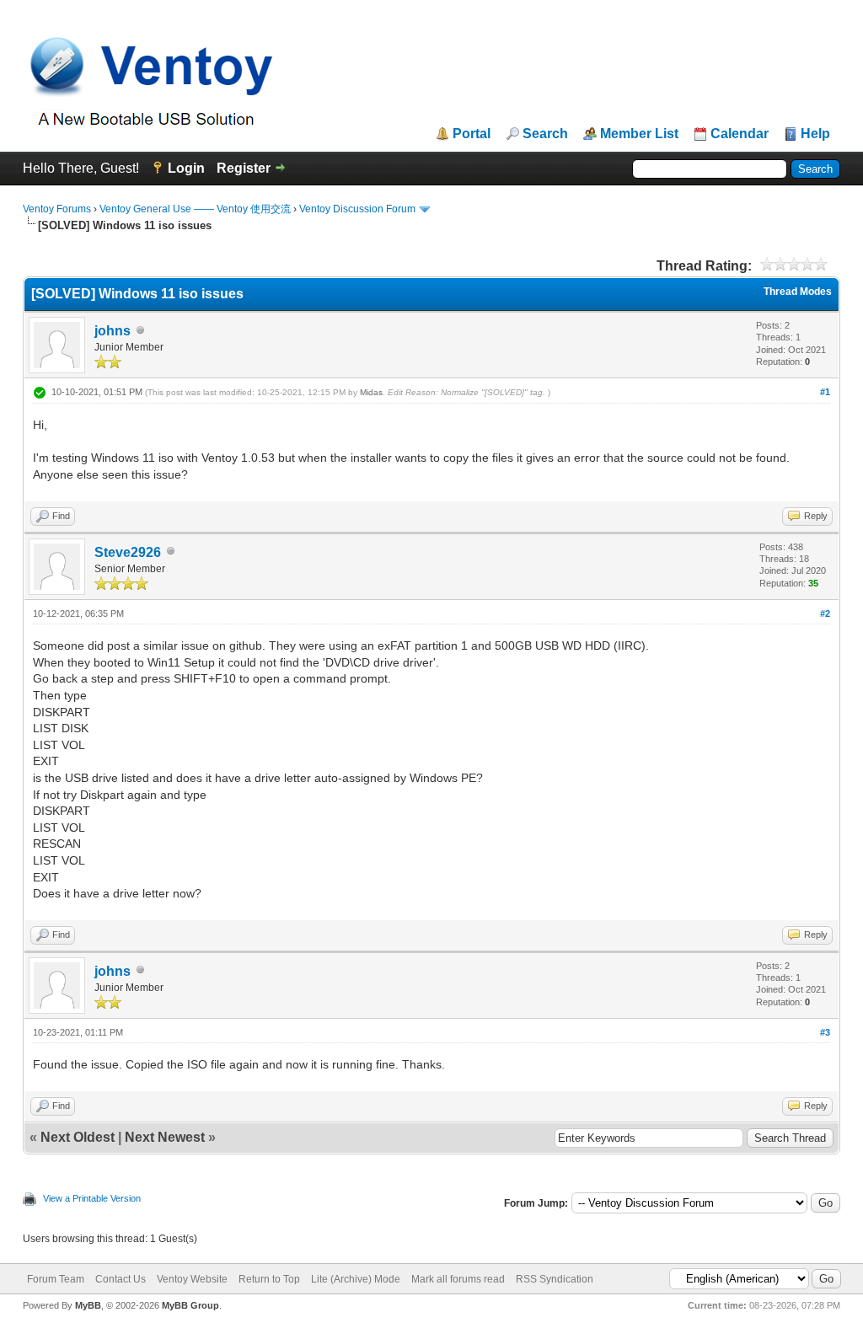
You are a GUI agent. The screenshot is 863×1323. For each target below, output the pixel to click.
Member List (639, 134)
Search (545, 134)
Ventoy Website (192, 1279)
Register (244, 168)
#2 (825, 613)
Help (815, 134)
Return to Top (269, 1279)
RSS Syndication (554, 1279)
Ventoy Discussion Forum (357, 209)
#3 (825, 1032)
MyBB (88, 1305)
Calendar (739, 134)
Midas (371, 392)
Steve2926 (127, 552)
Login (186, 168)
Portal (471, 134)
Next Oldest (77, 1137)
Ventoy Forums (57, 209)
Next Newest (165, 1137)
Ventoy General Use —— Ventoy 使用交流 (195, 209)
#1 (825, 392)
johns (112, 331)
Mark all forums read (458, 1279)
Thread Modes (798, 291)
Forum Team (55, 1279)
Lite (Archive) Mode (355, 1279)
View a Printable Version (92, 1198)
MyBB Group (190, 1305)
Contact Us (120, 1279)
